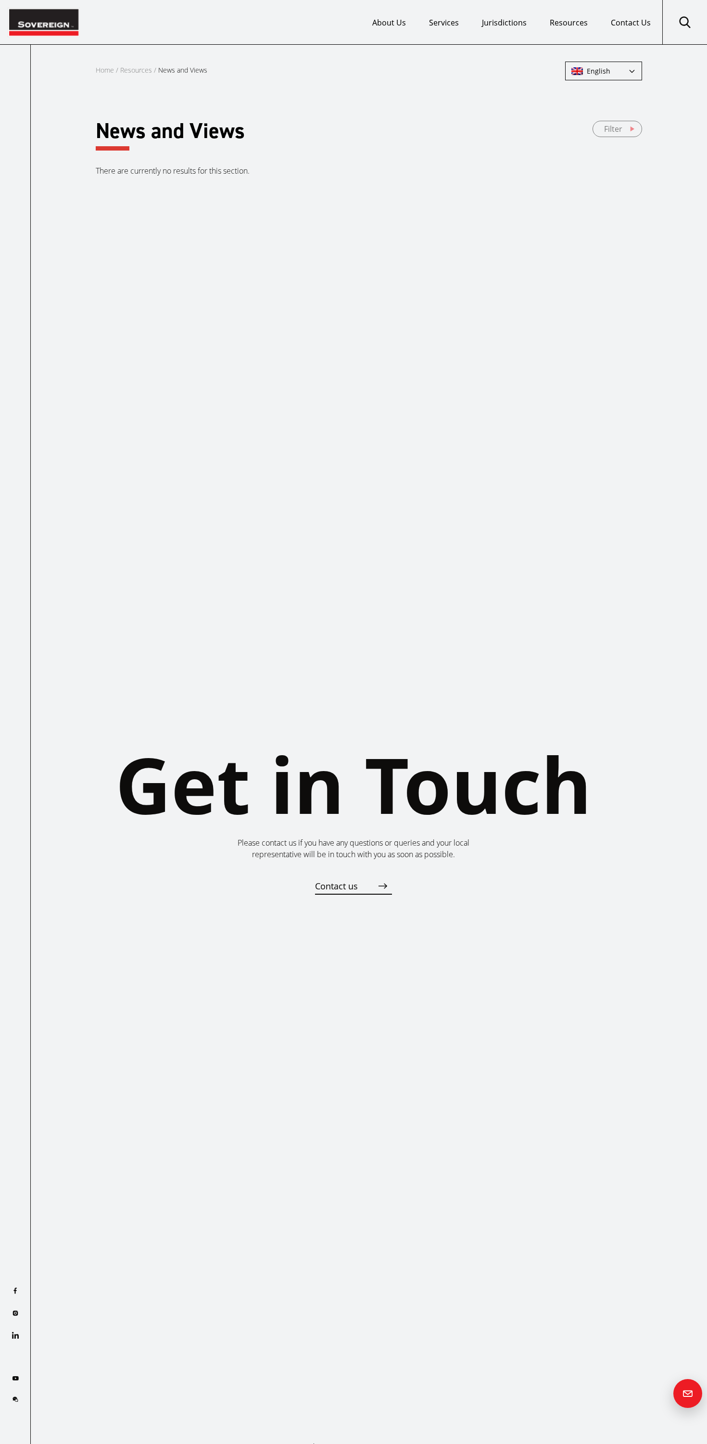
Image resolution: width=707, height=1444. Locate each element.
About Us (389, 22)
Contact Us (631, 22)
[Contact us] (687, 1393)
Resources (569, 22)
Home (105, 70)
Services (444, 22)
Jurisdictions (504, 22)
